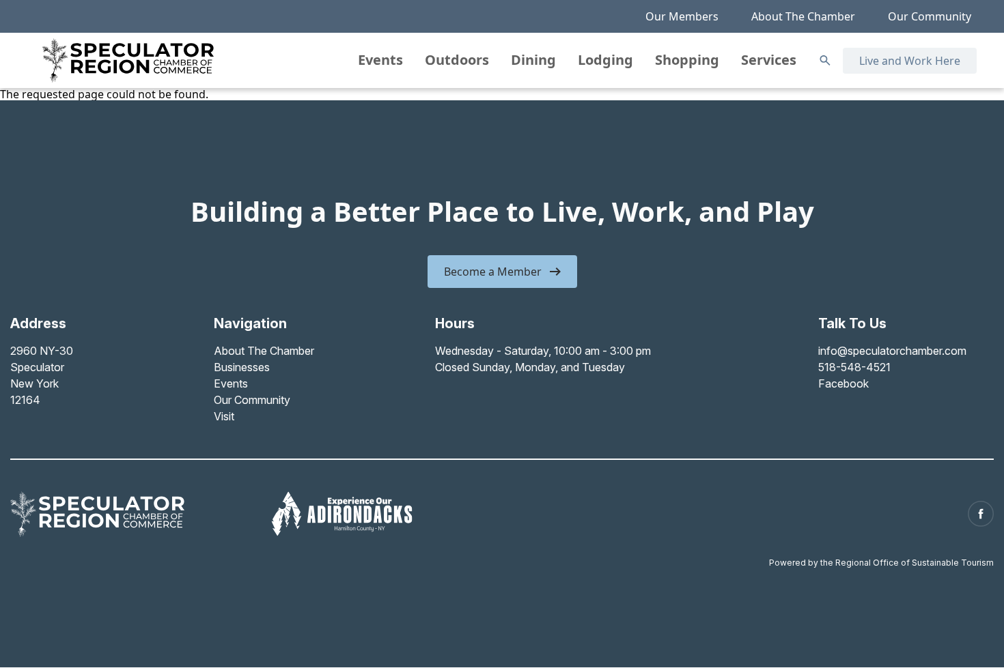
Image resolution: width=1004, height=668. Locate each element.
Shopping (687, 59)
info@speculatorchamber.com (892, 351)
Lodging (605, 59)
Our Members (682, 16)
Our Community (929, 16)
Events (380, 59)
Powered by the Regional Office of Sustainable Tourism (881, 562)
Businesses (242, 367)
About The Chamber (803, 16)
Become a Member (493, 271)
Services (768, 59)
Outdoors (457, 59)
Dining (533, 59)
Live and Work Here (909, 60)
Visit (224, 416)
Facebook (843, 383)
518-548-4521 (854, 367)
